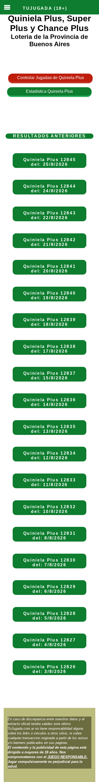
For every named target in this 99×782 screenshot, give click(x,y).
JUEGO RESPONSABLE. (68, 757)
